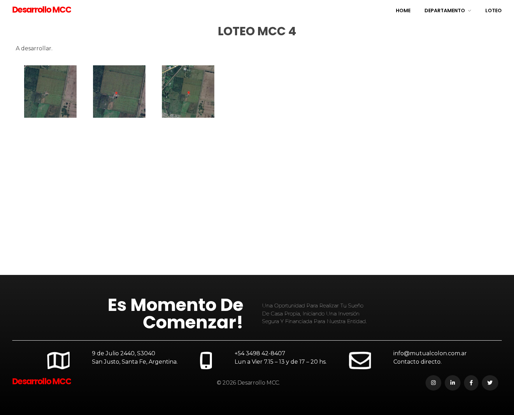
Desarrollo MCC (41, 9)
